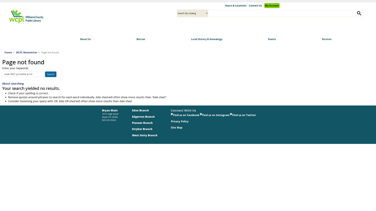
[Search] (359, 13)
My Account (272, 5)
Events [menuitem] (272, 39)
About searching (13, 83)
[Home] (26, 16)
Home (8, 52)
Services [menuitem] (326, 39)
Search (50, 74)
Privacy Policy (179, 121)
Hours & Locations (235, 5)
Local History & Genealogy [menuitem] (206, 39)
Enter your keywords (15, 68)
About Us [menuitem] (85, 39)
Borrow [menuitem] (141, 39)
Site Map (176, 127)
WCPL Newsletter (26, 52)
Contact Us (255, 5)
